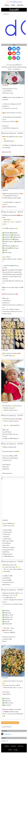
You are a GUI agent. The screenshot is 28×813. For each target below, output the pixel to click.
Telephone (6, 14)
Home (7, 5)
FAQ (10, 750)
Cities (13, 5)
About (7, 746)
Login (16, 750)
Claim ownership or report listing (10, 722)
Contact (13, 746)
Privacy (21, 746)
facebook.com (4, 741)
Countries (20, 5)
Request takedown (6, 726)
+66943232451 (7, 734)
